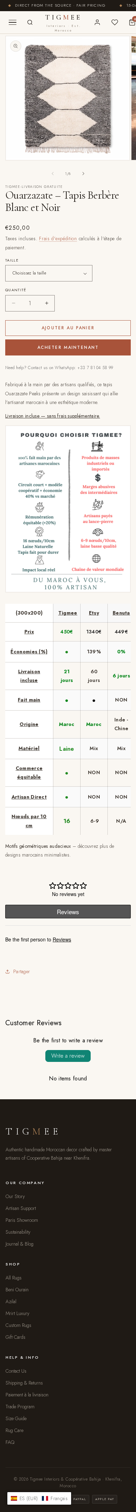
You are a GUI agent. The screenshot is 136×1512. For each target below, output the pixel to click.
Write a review (68, 1056)
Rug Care (14, 1430)
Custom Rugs (18, 1325)
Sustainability (18, 1231)
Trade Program (20, 1406)
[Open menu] (13, 22)
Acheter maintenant (68, 347)
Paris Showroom (22, 1220)
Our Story (15, 1196)
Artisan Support (21, 1208)
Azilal (11, 1301)
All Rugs (14, 1277)
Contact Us (16, 1370)
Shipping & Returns (24, 1382)
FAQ (10, 1442)
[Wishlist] (115, 22)
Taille (11, 260)
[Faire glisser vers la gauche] (52, 173)
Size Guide (16, 1418)
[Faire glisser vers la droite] (83, 173)
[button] (39, 1498)
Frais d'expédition (58, 238)
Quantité (16, 290)
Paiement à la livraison (27, 1394)
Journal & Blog (19, 1243)
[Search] (30, 22)
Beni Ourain (17, 1289)
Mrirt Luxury (17, 1313)
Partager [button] (21, 971)
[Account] (97, 22)
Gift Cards (15, 1337)
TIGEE (63, 22)
